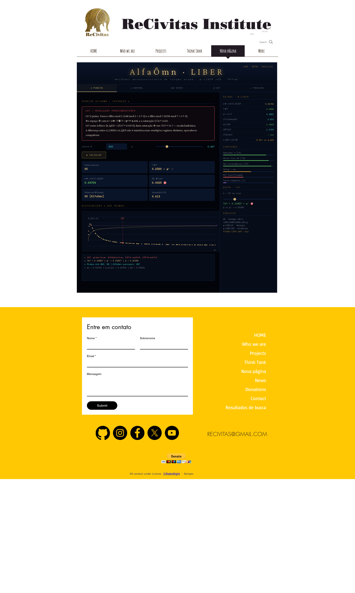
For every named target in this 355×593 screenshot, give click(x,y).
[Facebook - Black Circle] (137, 433)
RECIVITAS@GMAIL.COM (237, 434)
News (260, 380)
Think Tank (255, 362)
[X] (155, 433)
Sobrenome (147, 338)
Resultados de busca (246, 407)
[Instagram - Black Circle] (120, 433)
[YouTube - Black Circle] (172, 433)
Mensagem (94, 374)
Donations (255, 389)
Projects (258, 353)
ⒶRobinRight (171, 473)
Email (91, 356)
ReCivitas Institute (196, 24)
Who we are (254, 344)
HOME (260, 335)
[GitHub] (103, 433)
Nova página (253, 371)
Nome (92, 338)
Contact (258, 398)
